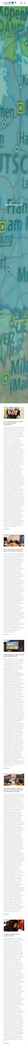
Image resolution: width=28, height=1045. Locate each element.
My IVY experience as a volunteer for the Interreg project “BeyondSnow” (13, 423)
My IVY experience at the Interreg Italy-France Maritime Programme (13, 550)
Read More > (7, 529)
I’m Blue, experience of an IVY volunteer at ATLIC (12, 935)
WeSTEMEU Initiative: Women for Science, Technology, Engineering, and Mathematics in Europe (13, 790)
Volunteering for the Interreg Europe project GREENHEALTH (14, 655)
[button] (21, 3)
